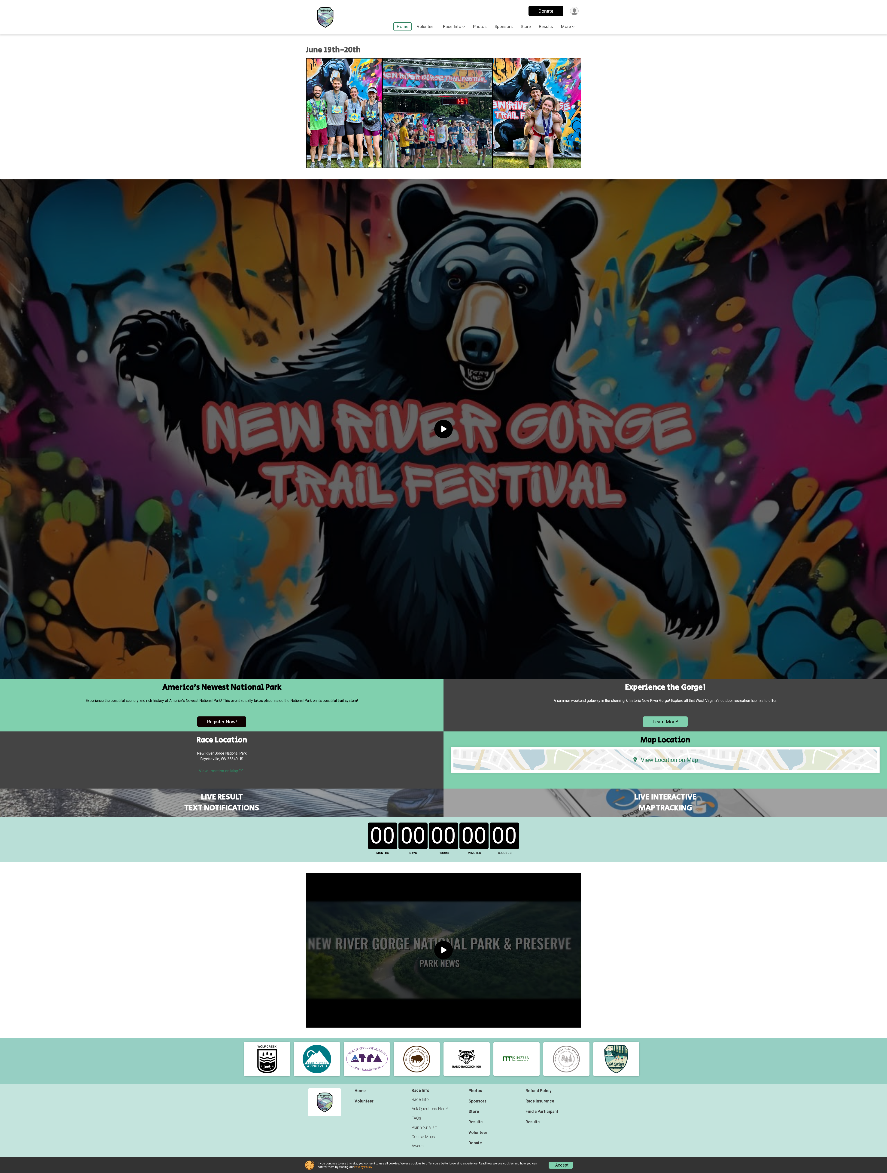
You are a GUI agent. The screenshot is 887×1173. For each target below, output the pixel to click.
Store (526, 26)
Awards (418, 1146)
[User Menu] (574, 11)
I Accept (560, 1165)
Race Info (420, 1099)
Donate (545, 11)
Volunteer (426, 26)
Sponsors (504, 26)
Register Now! (222, 722)
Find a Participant (542, 1111)
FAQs (416, 1118)
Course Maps (423, 1136)
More (566, 26)
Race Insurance (540, 1101)
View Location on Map (219, 771)
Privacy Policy (363, 1167)
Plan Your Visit (424, 1127)
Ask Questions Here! (430, 1108)
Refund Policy (539, 1090)
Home (402, 26)
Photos (480, 26)
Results (546, 26)
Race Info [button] (452, 26)
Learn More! (665, 722)
